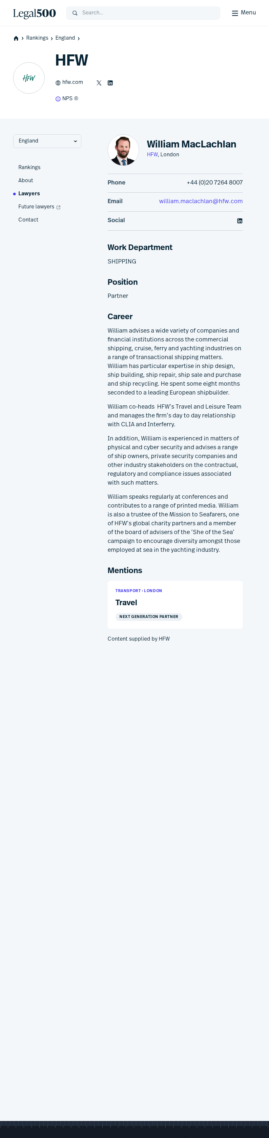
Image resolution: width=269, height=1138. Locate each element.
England (65, 38)
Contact (28, 220)
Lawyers (29, 194)
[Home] (34, 13)
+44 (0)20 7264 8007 (215, 183)
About (25, 180)
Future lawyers (36, 207)
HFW (152, 155)
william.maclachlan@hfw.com (201, 202)
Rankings (37, 38)
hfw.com (72, 82)
